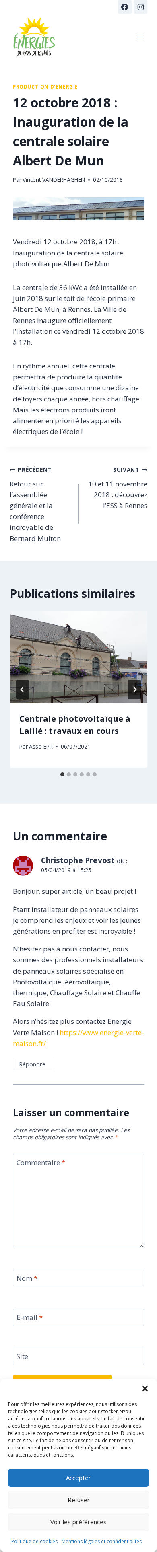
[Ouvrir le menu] (139, 37)
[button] (145, 1389)
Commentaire (41, 1162)
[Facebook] (125, 7)
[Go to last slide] (22, 689)
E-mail (30, 1317)
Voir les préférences (78, 1522)
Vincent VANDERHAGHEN (54, 179)
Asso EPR (41, 746)
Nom (27, 1278)
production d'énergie (45, 86)
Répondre (32, 1064)
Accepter (78, 1478)
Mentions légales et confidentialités (102, 1541)
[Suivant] (134, 689)
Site (22, 1356)
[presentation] (78, 657)
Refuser (79, 1500)
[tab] (62, 774)
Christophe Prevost (78, 860)
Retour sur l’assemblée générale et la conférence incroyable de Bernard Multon (35, 504)
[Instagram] (140, 7)
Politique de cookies (34, 1541)
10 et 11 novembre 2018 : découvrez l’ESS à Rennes (117, 488)
